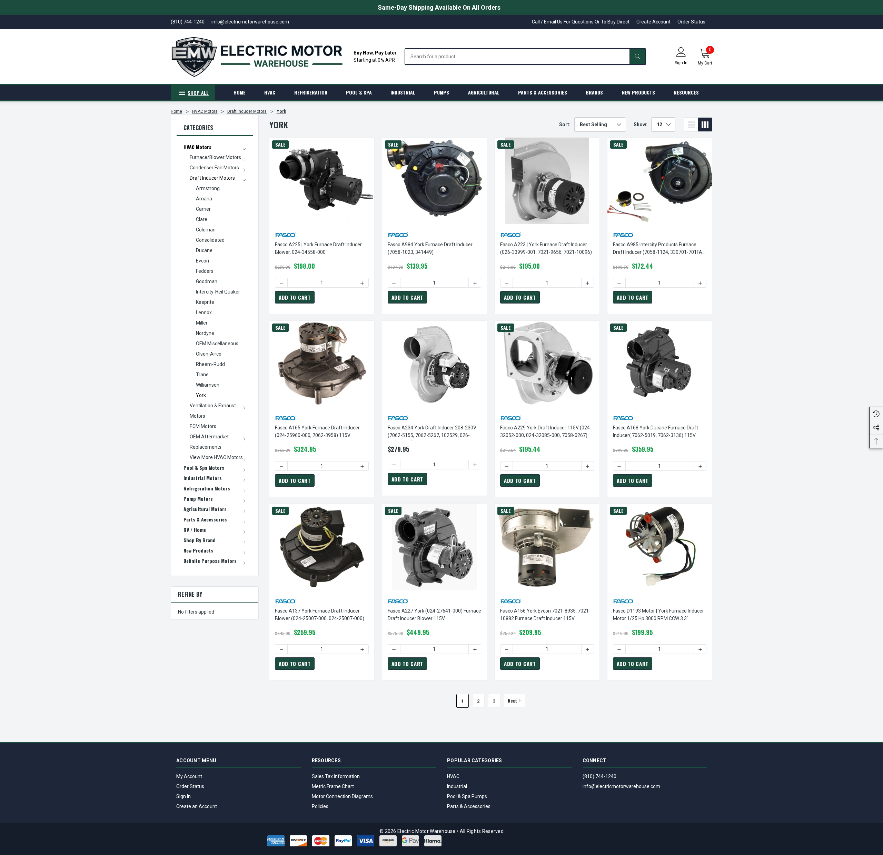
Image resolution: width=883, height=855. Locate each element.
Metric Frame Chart (333, 786)
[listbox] (600, 124)
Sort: (565, 124)
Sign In (183, 796)
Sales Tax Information (336, 776)
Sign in (681, 63)
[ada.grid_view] (705, 124)
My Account (189, 776)
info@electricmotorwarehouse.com (621, 786)
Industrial (457, 786)
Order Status (691, 21)
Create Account (653, 21)
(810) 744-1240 (599, 776)
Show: (640, 124)
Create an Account (196, 806)
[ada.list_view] (691, 124)
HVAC (453, 776)
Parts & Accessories (468, 806)
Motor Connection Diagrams (342, 796)
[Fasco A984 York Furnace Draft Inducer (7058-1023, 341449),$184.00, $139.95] (434, 181)
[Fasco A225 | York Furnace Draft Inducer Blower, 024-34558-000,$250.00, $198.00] (321, 181)
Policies (320, 806)
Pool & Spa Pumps (467, 796)
